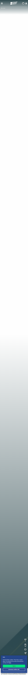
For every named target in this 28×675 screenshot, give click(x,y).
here (10, 662)
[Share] (25, 653)
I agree (14, 666)
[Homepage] (14, 3)
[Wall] (25, 649)
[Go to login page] (26, 3)
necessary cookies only (14, 669)
